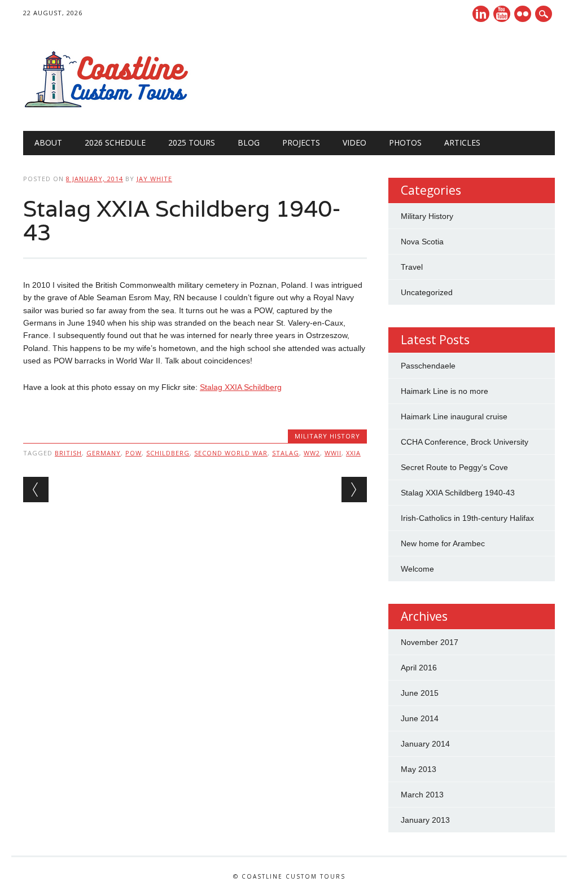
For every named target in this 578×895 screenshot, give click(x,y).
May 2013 (418, 769)
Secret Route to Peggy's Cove (454, 467)
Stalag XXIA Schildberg (241, 387)
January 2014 (425, 743)
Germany (103, 453)
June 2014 (420, 718)
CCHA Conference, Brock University (464, 441)
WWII (333, 453)
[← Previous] (36, 489)
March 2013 (422, 794)
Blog (249, 142)
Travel (412, 266)
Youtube (501, 14)
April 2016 (419, 667)
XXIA (353, 453)
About (48, 142)
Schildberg (168, 453)
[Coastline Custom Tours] (107, 107)
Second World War (231, 453)
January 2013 (425, 819)
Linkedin (480, 14)
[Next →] (354, 489)
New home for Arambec (443, 543)
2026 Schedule (115, 142)
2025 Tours (191, 142)
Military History (327, 436)
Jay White (154, 178)
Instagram (522, 14)
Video (354, 142)
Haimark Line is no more (444, 391)
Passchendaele (428, 365)
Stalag (285, 453)
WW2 (312, 453)
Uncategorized (427, 292)
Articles (462, 142)
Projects (301, 142)
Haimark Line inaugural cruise (454, 416)
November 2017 (429, 642)
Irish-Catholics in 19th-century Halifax (467, 518)
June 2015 (420, 692)
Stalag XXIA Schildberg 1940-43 (458, 492)
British (68, 453)
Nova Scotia (422, 241)
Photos (405, 142)
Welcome (417, 568)
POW (133, 453)
